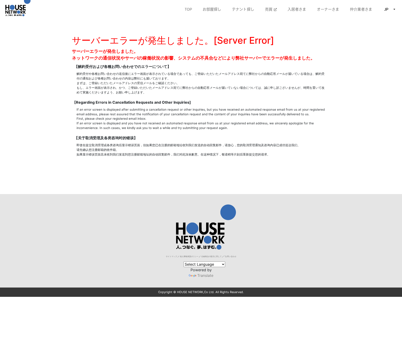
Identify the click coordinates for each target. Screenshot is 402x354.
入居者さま (297, 9)
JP (386, 9)
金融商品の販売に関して (211, 256)
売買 (269, 9)
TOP (188, 9)
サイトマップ (171, 256)
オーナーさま (328, 9)
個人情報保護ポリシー (189, 256)
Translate (205, 275)
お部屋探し (212, 9)
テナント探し (243, 9)
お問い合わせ (230, 256)
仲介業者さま (361, 9)
